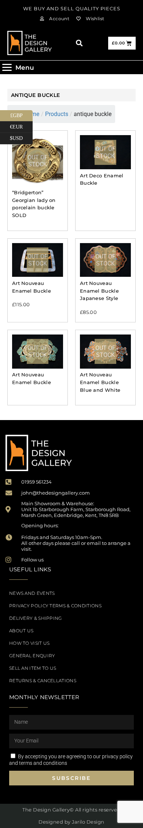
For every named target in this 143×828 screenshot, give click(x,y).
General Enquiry (32, 655)
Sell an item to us (32, 668)
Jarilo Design (88, 822)
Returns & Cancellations (42, 680)
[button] (79, 43)
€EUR (21, 126)
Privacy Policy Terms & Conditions (55, 605)
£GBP (21, 114)
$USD (21, 137)
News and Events (32, 593)
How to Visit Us (29, 643)
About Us (21, 630)
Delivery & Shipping (35, 618)
